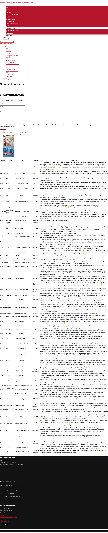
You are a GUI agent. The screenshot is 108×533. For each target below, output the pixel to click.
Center (4, 5)
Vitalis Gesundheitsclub (12, 14)
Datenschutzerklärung (11, 125)
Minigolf (8, 16)
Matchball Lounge (10, 19)
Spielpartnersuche (10, 25)
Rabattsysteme (9, 33)
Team (7, 26)
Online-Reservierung (8, 35)
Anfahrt (5, 37)
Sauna (7, 18)
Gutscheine (9, 32)
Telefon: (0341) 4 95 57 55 (6, 515)
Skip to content (4, 1)
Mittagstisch (6, 39)
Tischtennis (9, 12)
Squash (8, 9)
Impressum (3, 520)
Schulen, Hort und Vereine (12, 23)
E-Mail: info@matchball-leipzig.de (8, 517)
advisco (26, 531)
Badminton (9, 10)
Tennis (7, 7)
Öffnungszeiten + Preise (9, 28)
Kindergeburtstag (10, 21)
